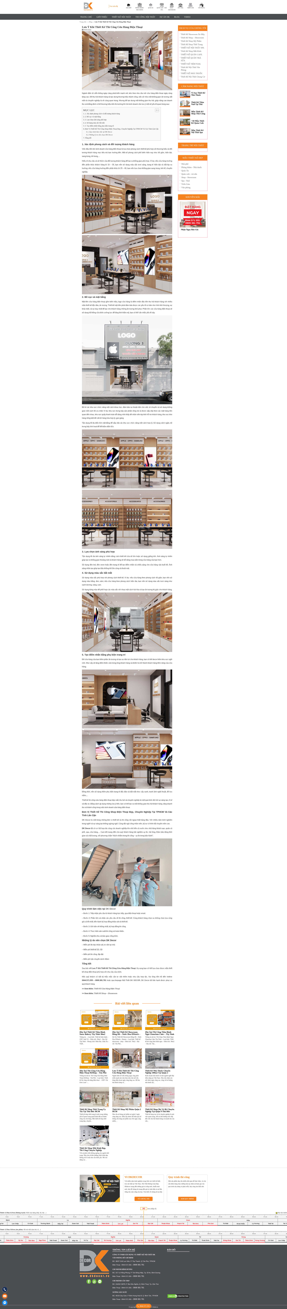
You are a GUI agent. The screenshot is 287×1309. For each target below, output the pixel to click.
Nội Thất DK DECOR (131, 980)
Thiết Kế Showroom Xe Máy (193, 34)
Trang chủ (86, 17)
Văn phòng (185, 187)
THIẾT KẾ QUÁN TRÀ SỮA (191, 59)
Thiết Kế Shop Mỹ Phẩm (191, 41)
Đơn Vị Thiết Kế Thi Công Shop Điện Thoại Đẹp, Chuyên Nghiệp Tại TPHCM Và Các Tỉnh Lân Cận (121, 129)
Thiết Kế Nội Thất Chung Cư (193, 77)
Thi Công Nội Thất (145, 17)
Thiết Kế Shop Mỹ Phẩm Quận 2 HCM (126, 1110)
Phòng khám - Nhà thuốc (191, 167)
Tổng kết (88, 138)
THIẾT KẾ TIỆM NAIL (191, 64)
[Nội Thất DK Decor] (94, 1263)
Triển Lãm (185, 184)
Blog (177, 17)
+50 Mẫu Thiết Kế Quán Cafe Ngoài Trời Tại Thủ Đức (197, 122)
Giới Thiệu (101, 17)
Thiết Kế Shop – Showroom (192, 38)
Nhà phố (184, 164)
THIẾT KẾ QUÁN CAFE (191, 54)
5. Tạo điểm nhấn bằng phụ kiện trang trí (99, 126)
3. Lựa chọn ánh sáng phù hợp (96, 120)
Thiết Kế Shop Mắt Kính (191, 51)
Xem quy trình (187, 1199)
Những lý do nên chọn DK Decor (101, 135)
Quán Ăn (185, 171)
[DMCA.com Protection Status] (178, 1296)
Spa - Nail (185, 181)
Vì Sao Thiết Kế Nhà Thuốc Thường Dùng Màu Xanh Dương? (198, 94)
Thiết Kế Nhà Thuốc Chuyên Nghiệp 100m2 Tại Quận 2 (157, 1072)
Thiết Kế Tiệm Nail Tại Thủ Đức (197, 103)
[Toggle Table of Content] (155, 110)
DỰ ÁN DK (165, 17)
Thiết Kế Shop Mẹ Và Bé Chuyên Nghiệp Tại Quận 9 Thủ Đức (159, 1110)
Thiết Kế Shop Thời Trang (192, 44)
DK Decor (111, 909)
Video (187, 17)
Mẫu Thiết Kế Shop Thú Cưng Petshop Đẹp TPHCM (198, 113)
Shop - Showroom (188, 177)
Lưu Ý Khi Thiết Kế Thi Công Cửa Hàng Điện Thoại (125, 1072)
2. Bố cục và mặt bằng (93, 117)
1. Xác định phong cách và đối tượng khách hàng (102, 114)
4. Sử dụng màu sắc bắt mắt (94, 123)
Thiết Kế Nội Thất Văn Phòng (190, 68)
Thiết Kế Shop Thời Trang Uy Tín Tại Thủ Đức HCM (93, 1110)
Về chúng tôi (143, 1199)
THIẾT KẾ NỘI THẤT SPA (192, 48)
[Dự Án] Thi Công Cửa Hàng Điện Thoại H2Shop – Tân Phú (93, 1072)
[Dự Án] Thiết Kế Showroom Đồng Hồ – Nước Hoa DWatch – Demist (126, 1033)
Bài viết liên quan (127, 1003)
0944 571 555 (144, 1306)
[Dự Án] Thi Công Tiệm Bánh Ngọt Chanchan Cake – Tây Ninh (159, 1033)
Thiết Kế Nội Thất (121, 17)
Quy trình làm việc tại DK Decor (100, 132)
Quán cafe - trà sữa (189, 174)
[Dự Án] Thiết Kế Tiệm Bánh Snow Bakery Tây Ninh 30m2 (92, 1033)
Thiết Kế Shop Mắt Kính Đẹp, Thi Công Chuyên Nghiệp (93, 1149)
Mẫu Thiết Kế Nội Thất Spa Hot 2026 (197, 131)
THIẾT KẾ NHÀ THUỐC (191, 73)
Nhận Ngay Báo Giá (189, 230)
